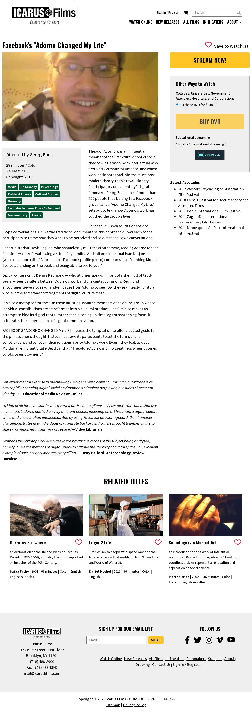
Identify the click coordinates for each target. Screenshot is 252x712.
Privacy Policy (134, 705)
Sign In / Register (187, 664)
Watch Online (111, 659)
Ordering (142, 664)
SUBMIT (156, 640)
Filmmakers (196, 659)
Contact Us (161, 664)
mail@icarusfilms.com (42, 673)
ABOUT (233, 22)
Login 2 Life (100, 542)
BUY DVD (209, 121)
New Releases (135, 659)
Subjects (215, 659)
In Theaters (174, 659)
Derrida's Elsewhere (28, 542)
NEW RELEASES (167, 22)
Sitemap (113, 705)
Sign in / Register (168, 12)
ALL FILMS (191, 22)
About (229, 659)
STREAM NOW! (210, 60)
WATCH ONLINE (140, 22)
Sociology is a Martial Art (193, 542)
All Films (156, 659)
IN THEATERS (213, 22)
